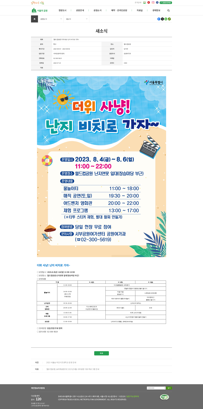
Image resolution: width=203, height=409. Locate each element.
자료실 (140, 10)
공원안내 (80, 10)
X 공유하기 (162, 19)
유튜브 (148, 2)
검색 (168, 10)
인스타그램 (153, 2)
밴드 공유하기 (165, 19)
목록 (101, 353)
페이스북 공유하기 (159, 19)
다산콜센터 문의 (36, 397)
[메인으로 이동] (37, 3)
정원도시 (62, 10)
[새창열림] (144, 2)
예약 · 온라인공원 (119, 10)
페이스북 (157, 2)
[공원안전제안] (166, 2)
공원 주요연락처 (132, 396)
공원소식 (97, 10)
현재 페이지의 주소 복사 (169, 19)
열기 (169, 388)
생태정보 (156, 10)
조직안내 (138, 2)
